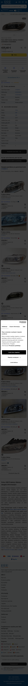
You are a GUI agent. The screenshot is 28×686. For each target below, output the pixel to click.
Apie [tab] (24, 326)
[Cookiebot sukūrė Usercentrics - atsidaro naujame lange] (19, 322)
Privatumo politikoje (14, 345)
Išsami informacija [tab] (15, 326)
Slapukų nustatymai (13, 357)
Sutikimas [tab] (4, 326)
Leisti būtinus (14, 362)
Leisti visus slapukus (14, 352)
